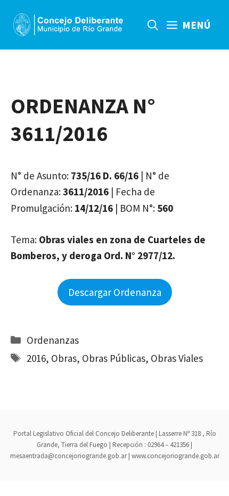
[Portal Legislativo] (68, 25)
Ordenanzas (53, 340)
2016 (36, 358)
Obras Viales (177, 358)
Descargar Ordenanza (114, 292)
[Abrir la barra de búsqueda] (152, 25)
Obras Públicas (113, 358)
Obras (64, 358)
